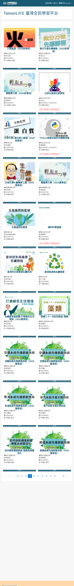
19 (30, 476)
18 (26, 476)
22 (42, 476)
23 (46, 476)
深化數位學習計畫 (54, 109)
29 (63, 476)
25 (55, 476)
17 (22, 476)
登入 (55, 3)
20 (34, 476)
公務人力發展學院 (44, 109)
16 (17, 476)
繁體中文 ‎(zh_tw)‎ (65, 3)
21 (38, 476)
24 (51, 476)
